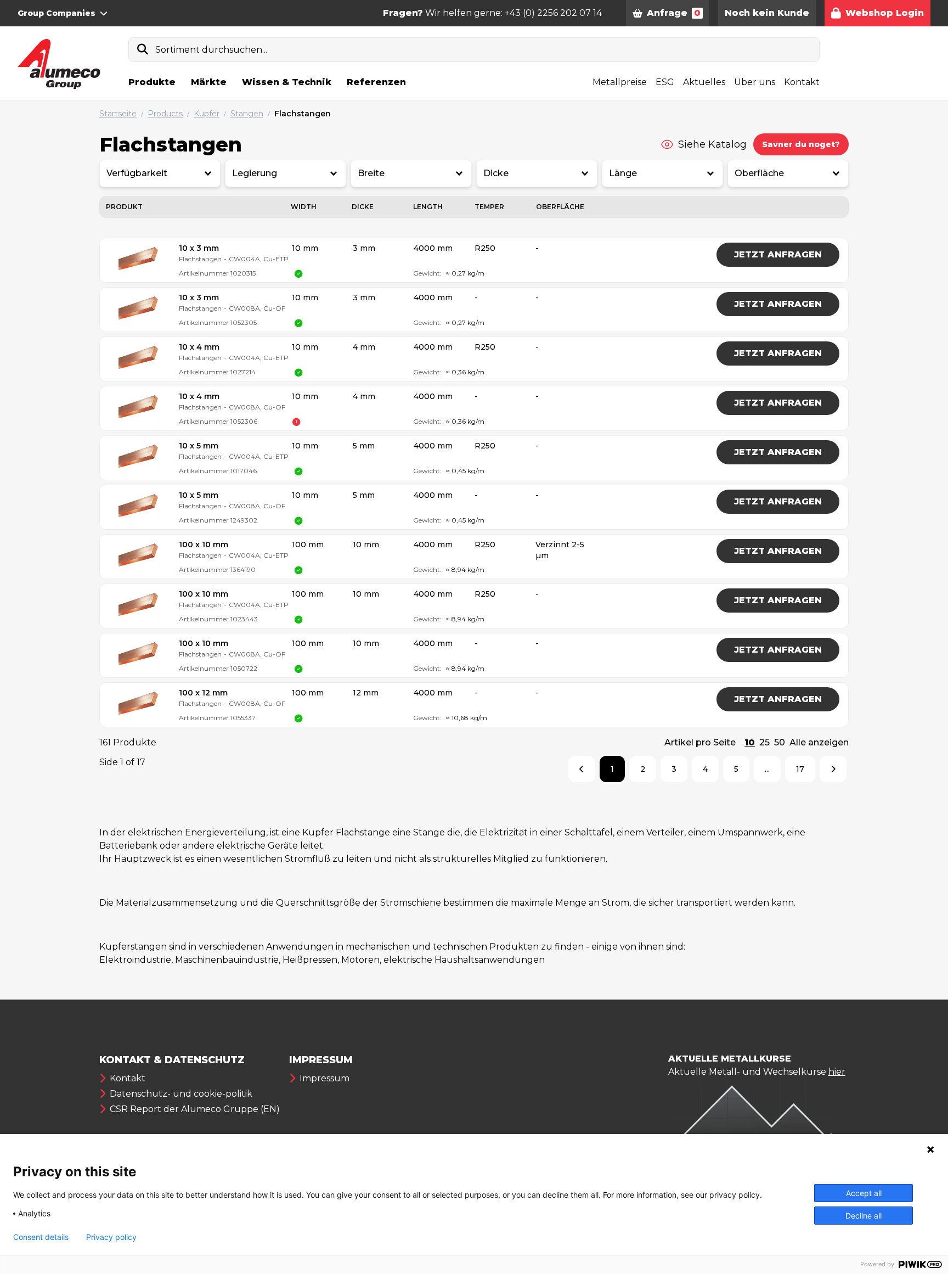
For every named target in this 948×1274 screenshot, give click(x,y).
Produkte (152, 82)
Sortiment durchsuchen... (211, 49)
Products (165, 114)
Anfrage (674, 13)
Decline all (863, 1215)
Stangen (246, 114)
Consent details (41, 1237)
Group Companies (56, 13)
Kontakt (802, 82)
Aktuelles (704, 82)
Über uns (754, 82)
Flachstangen (302, 114)
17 (800, 769)
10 (749, 742)
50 (779, 742)
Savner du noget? (801, 144)
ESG (665, 82)
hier (836, 1072)
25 (764, 742)
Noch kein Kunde (767, 13)
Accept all (864, 1193)
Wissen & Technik (286, 82)
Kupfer (206, 114)
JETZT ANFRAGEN (778, 254)
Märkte (209, 82)
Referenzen (376, 82)
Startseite (118, 114)
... (767, 769)
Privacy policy (111, 1237)
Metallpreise (619, 82)
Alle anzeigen (819, 742)
